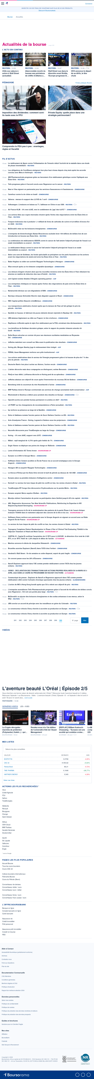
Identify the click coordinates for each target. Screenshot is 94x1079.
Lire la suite (28, 698)
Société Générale (8, 830)
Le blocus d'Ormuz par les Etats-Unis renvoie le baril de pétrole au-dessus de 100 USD (42, 473)
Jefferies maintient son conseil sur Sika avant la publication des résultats (37, 342)
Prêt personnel (7, 924)
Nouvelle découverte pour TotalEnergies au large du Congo (31, 430)
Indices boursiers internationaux (13, 874)
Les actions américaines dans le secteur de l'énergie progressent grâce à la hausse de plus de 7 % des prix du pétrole (48, 358)
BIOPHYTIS (8, 759)
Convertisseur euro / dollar (12, 890)
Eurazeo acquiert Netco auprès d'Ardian (23, 493)
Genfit (4, 838)
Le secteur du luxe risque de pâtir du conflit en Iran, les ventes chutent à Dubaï (39, 524)
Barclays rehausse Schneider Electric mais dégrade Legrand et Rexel (35, 296)
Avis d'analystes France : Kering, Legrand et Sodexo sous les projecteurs (37, 420)
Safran (4, 798)
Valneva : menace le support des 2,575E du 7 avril (27, 199)
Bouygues (6, 811)
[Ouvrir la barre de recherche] (79, 3)
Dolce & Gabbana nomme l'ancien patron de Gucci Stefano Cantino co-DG (37, 415)
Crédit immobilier (8, 921)
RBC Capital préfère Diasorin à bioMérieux (24, 301)
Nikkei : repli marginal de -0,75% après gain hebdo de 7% (30, 440)
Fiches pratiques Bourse (84, 83)
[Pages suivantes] (65, 620)
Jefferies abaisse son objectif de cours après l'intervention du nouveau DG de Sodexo (42, 379)
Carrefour (5, 846)
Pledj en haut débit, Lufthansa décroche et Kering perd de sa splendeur (36, 374)
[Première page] (7, 620)
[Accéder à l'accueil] (3, 17)
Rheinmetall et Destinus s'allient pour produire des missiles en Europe (35, 395)
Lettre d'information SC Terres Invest (22, 450)
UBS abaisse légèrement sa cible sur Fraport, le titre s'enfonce (32, 318)
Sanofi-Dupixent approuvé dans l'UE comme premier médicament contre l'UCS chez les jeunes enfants (45, 564)
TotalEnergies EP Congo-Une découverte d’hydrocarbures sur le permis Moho (38, 488)
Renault (5, 808)
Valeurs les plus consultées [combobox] (15, 749)
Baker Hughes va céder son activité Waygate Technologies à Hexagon (35, 261)
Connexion (88, 4)
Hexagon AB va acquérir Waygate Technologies (26, 468)
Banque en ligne (8, 908)
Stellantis (5, 806)
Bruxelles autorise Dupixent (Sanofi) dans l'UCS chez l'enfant (32, 548)
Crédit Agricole (7, 792)
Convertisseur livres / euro (11, 895)
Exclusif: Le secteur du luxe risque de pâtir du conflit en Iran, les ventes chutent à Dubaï (42, 483)
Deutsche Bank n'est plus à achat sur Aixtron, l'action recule (31, 364)
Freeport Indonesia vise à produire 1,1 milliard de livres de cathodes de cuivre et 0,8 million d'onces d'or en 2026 (49, 222)
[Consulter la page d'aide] (83, 3)
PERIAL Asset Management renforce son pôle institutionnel (31, 352)
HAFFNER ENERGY (11, 774)
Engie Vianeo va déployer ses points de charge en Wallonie (31, 445)
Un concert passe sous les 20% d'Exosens (24, 558)
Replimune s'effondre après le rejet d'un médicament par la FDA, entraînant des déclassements (45, 323)
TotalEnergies (7, 801)
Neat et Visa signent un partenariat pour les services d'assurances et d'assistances (40, 189)
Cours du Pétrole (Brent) (11, 879)
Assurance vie (7, 918)
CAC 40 (6, 763)
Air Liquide (6, 840)
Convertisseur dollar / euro (12, 887)
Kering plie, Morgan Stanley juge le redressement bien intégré (32, 347)
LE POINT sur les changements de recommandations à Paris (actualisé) (36, 405)
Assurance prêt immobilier (11, 929)
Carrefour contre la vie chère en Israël (22, 194)
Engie (4, 849)
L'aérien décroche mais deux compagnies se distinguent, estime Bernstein (37, 369)
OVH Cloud (6, 824)
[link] (17, 952)
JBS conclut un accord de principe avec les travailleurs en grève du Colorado (38, 603)
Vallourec (5, 843)
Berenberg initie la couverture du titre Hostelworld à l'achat (31, 384)
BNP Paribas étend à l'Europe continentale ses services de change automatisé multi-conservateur (46, 390)
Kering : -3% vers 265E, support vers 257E (24, 435)
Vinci (4, 790)
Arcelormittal (6, 833)
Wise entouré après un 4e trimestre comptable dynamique (30, 266)
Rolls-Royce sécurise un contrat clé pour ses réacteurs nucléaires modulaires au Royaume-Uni (44, 336)
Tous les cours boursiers (11, 866)
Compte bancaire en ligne (11, 911)
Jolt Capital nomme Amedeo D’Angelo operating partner (30, 279)
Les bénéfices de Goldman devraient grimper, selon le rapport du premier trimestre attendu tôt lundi (45, 329)
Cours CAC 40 (7, 869)
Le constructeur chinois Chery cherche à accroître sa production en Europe (37, 608)
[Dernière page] (68, 620)
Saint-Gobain (7, 817)
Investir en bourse (8, 932)
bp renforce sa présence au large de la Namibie (26, 410)
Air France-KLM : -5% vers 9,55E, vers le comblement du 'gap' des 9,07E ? (36, 209)
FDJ (3, 795)
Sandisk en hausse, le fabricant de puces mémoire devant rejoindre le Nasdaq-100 (40, 313)
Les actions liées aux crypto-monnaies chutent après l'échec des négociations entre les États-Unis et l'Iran (48, 215)
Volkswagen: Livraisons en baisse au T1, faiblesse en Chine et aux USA (36, 204)
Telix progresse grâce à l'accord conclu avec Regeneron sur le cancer (35, 184)
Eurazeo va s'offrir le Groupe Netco (21, 456)
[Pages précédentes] (11, 620)
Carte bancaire (7, 913)
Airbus (4, 822)
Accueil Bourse (7, 863)
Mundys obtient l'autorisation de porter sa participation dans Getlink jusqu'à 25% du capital (44, 498)
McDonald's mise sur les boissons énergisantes (27, 228)
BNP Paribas (6, 827)
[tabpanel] (47, 723)
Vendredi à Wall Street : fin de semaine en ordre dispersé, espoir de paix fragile (39, 553)
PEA (3, 934)
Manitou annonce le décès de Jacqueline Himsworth (28, 543)
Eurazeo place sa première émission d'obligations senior (30, 478)
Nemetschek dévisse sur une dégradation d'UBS (27, 291)
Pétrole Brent (8, 767)
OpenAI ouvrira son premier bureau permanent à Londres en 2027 (33, 400)
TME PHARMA (9, 770)
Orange (5, 814)
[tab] (10, 706)
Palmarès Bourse (8, 876)
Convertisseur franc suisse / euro (14, 897)
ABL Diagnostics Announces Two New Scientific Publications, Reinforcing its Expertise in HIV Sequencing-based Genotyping (45, 504)
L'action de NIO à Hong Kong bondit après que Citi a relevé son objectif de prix (39, 584)
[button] (2, 3)
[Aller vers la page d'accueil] (6, 4)
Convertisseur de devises (11, 884)
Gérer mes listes (9, 780)
